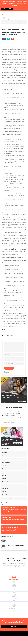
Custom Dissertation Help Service (10, 527)
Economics (4, 455)
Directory (25, 634)
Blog (22, 634)
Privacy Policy (17, 634)
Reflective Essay (6, 40)
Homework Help (7, 634)
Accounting (4, 452)
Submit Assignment (7, 8)
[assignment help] (14, 390)
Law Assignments (6, 462)
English (4, 491)
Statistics (4, 468)
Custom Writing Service (7, 494)
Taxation (4, 465)
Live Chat (21, 14)
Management (5, 472)
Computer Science (6, 481)
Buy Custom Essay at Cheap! (8, 507)
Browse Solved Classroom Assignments (15, 545)
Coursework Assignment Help (9, 498)
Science (4, 475)
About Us (12, 634)
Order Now (13, 626)
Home (2, 634)
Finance (4, 459)
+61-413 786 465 (7, 12)
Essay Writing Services (12, 249)
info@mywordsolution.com (9, 14)
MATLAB (4, 478)
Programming (5, 485)
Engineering (5, 488)
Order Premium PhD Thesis (8, 517)
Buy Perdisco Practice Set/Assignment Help (16, 539)
